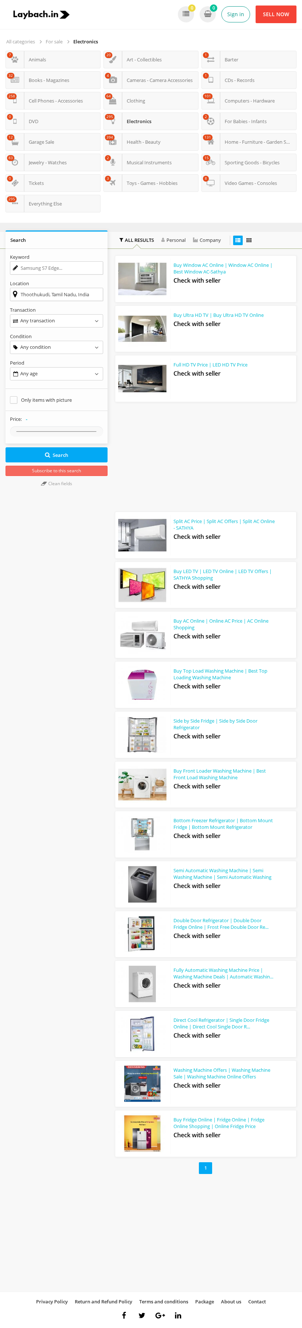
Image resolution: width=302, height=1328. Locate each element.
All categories (20, 41)
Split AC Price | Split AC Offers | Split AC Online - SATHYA (224, 524)
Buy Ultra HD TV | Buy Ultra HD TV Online (218, 315)
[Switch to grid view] (249, 240)
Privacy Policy (52, 1301)
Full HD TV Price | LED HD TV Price (210, 364)
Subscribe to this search (56, 471)
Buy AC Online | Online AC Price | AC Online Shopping (220, 624)
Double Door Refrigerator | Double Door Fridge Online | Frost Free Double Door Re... (220, 923)
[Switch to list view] (238, 240)
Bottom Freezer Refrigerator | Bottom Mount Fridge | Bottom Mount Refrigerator (223, 823)
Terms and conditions (163, 1301)
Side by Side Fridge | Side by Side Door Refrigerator (215, 724)
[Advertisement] (206, 455)
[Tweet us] (142, 1315)
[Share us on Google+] (160, 1315)
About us (231, 1301)
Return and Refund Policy (103, 1301)
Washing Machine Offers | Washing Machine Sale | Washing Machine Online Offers (221, 1073)
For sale (54, 41)
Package (204, 1301)
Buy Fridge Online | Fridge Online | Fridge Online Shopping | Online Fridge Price (218, 1123)
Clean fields (59, 483)
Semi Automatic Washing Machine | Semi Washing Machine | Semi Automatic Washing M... (222, 877)
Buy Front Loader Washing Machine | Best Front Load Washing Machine (219, 774)
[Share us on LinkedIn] (178, 1315)
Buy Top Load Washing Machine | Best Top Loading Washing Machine (220, 674)
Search (60, 455)
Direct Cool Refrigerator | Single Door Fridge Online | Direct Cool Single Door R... (221, 1023)
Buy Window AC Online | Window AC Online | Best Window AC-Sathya (223, 268)
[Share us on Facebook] (124, 1315)
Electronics (85, 41)
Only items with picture (46, 400)
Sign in (235, 14)
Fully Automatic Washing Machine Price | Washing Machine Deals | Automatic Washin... (223, 973)
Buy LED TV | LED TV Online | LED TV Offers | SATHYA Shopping (222, 574)
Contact (257, 1301)
